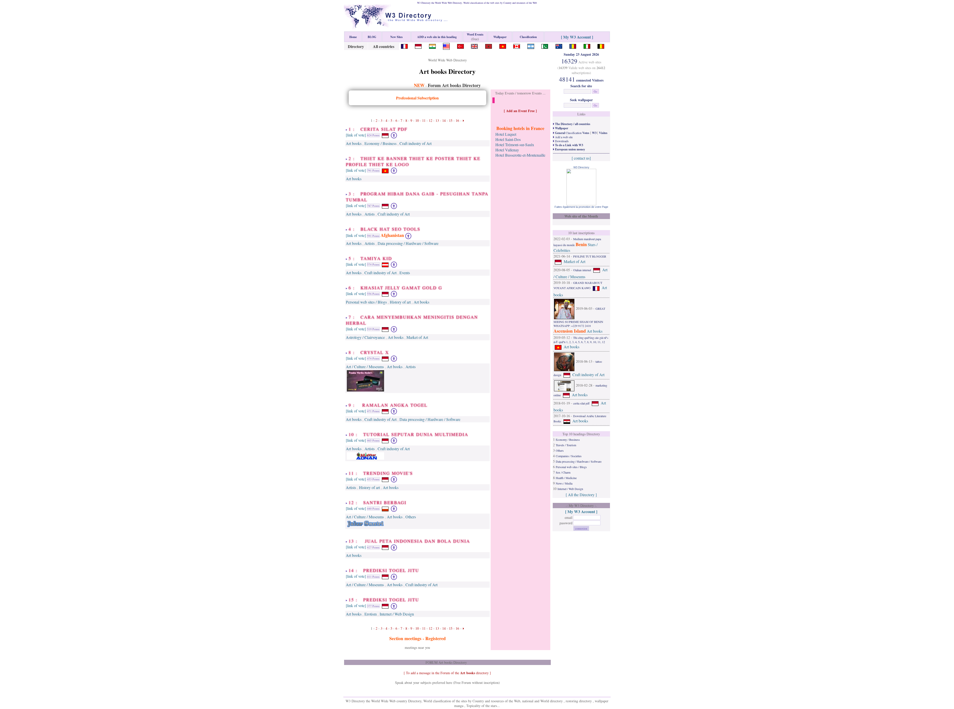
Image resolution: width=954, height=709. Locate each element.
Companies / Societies (569, 456)
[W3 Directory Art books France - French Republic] (404, 45)
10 (417, 120)
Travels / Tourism (566, 445)
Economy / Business (380, 143)
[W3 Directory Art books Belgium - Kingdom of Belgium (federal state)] (600, 45)
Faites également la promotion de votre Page (581, 206)
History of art (400, 302)
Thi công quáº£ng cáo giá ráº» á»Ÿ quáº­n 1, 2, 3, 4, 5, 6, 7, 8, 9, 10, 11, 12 (581, 340)
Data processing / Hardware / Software (408, 243)
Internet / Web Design (397, 614)
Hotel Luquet (505, 134)
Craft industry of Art (415, 143)
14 (444, 120)
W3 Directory (581, 167)
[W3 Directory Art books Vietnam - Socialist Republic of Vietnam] (502, 45)
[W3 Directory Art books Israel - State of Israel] (530, 45)
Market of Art (417, 337)
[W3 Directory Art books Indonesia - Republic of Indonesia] (418, 45)
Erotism (370, 614)
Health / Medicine (566, 478)
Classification (571, 133)
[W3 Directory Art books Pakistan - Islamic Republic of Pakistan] (544, 45)
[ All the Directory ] (581, 494)
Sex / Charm (563, 472)
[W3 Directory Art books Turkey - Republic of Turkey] (460, 45)
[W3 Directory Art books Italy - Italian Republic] (587, 45)
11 (424, 120)
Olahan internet (582, 270)
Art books (353, 143)
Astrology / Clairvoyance (365, 337)
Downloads (561, 141)
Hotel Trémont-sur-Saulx (514, 144)
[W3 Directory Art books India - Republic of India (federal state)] (432, 45)
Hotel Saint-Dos (508, 139)
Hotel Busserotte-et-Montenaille (520, 155)
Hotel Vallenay (507, 149)
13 (437, 120)
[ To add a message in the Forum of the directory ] (447, 672)
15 (450, 120)
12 (430, 120)
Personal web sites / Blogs (366, 302)
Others (410, 516)
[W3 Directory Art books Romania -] (572, 45)
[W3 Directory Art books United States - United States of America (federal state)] (446, 45)
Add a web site (563, 137)
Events (404, 272)
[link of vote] (356, 134)
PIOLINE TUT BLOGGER (589, 256)
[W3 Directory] (581, 203)
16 (457, 120)
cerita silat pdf (581, 403)
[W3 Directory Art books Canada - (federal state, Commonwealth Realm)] (516, 45)
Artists (369, 214)
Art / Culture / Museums (365, 366)
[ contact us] (581, 158)
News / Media (564, 483)
